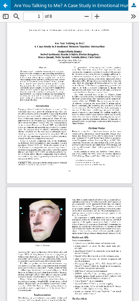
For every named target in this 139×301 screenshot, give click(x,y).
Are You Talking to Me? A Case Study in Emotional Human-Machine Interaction (76, 5)
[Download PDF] (133, 5)
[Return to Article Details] (5, 5)
